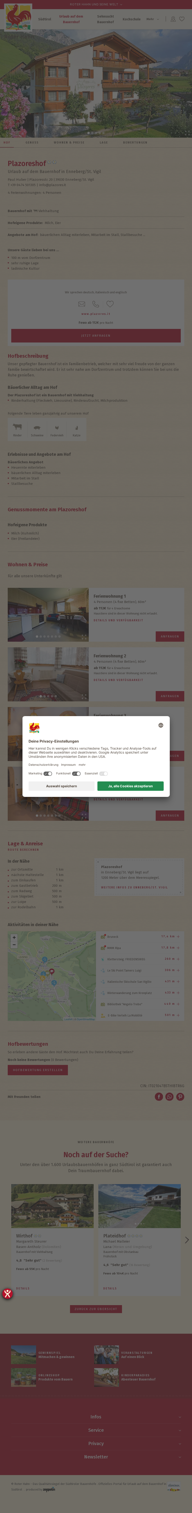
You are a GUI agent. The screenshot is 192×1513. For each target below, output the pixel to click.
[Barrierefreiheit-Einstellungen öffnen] (7, 1293)
